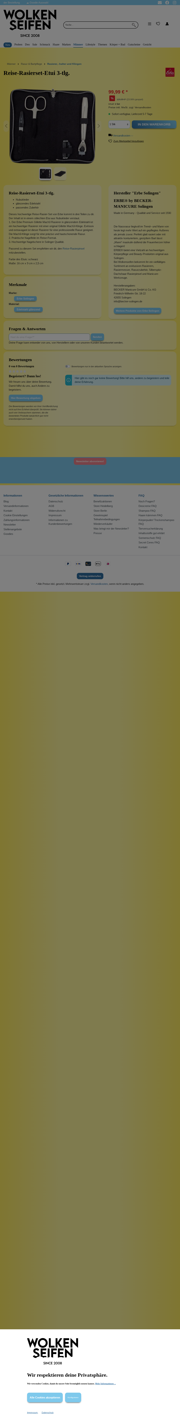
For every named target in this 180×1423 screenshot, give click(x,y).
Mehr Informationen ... (105, 1383)
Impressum (32, 1412)
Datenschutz (48, 1412)
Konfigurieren (73, 1397)
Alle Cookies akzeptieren (45, 1397)
